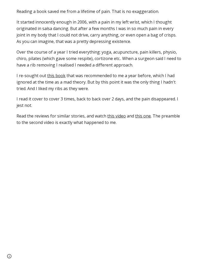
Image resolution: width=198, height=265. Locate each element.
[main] (98, 67)
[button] (9, 256)
